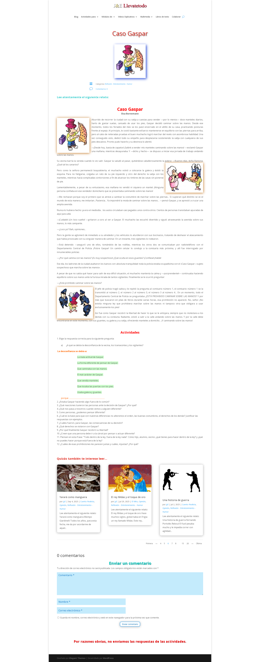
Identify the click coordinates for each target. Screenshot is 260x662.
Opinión (63, 505)
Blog (76, 17)
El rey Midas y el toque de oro (128, 497)
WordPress (108, 658)
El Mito (135, 501)
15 (183, 543)
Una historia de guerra (175, 500)
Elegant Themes (77, 658)
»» (192, 543)
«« (156, 543)
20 (188, 543)
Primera (149, 543)
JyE (64, 501)
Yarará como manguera (73, 497)
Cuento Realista (87, 501)
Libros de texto (162, 17)
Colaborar (176, 17)
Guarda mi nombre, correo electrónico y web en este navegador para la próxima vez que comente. (109, 617)
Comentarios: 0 (102, 89)
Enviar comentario (130, 624)
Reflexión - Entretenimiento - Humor (118, 84)
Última (199, 543)
